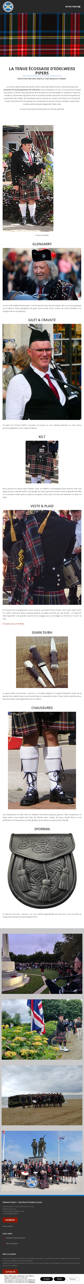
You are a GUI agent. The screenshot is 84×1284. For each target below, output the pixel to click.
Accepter (47, 1279)
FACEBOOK (10, 1220)
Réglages (32, 1282)
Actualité (10, 1272)
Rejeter (59, 1279)
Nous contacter (8, 1226)
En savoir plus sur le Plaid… (14, 624)
